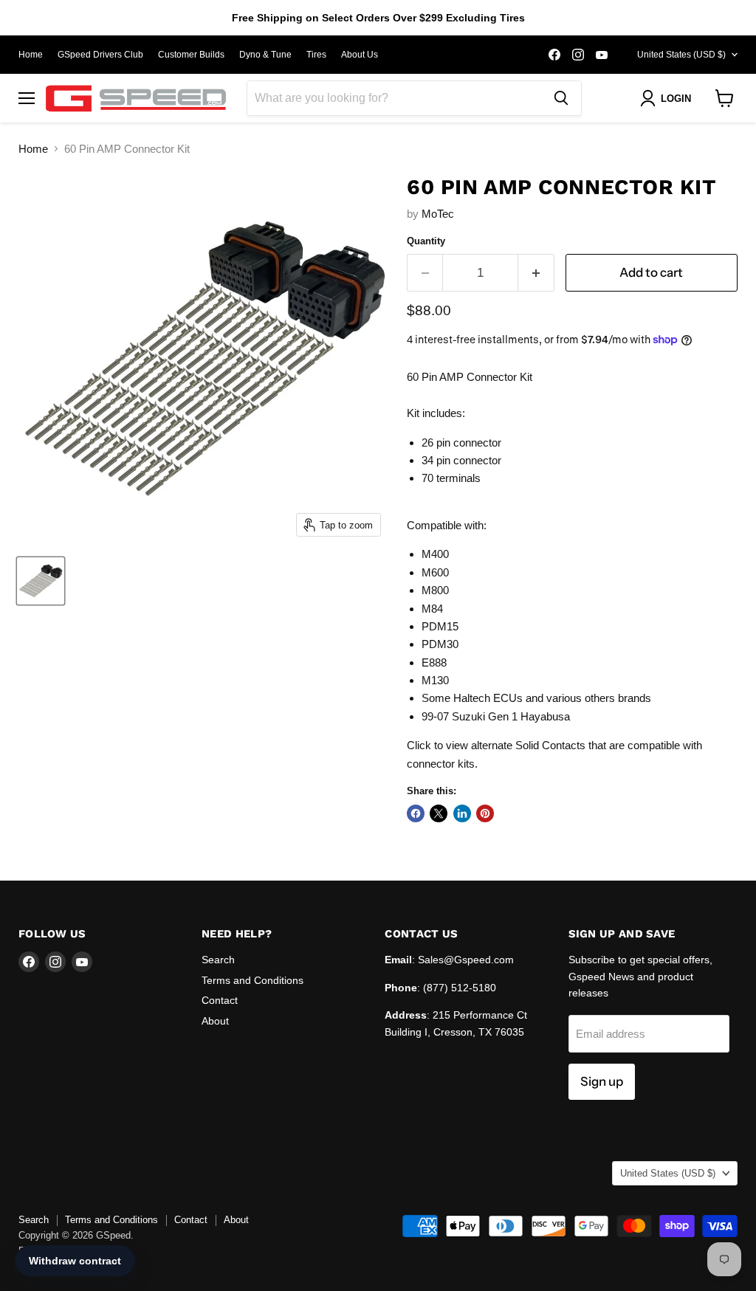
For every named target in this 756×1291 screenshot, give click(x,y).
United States (681, 54)
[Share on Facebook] (416, 813)
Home (30, 54)
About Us (359, 54)
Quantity (426, 241)
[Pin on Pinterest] (485, 813)
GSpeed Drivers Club (100, 54)
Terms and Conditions (252, 980)
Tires (316, 54)
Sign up (601, 1081)
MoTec (438, 213)
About (215, 1021)
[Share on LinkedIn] (462, 813)
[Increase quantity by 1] (536, 273)
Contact (220, 1000)
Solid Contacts (550, 745)
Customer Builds (191, 54)
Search (218, 959)
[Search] (561, 98)
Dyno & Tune (265, 54)
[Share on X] (438, 813)
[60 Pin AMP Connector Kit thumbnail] (40, 581)
